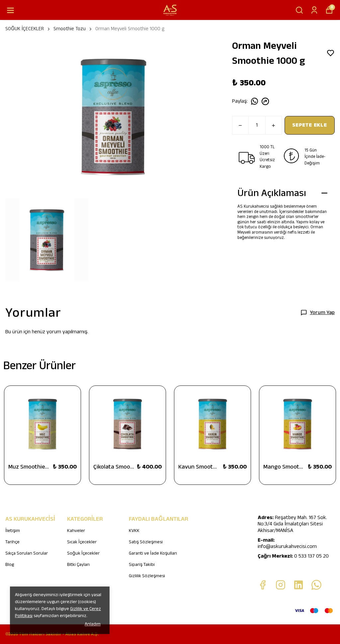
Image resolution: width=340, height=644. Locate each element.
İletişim (12, 530)
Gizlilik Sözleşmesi (147, 576)
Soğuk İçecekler (83, 553)
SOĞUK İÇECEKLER (24, 28)
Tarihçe (12, 542)
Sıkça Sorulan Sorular (26, 553)
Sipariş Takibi (142, 564)
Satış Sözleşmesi (146, 542)
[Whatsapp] (316, 585)
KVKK (134, 530)
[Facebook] (263, 585)
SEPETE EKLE (309, 125)
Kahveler (76, 530)
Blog (9, 564)
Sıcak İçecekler (82, 542)
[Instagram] (281, 585)
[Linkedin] (298, 585)
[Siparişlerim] (314, 10)
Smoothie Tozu (69, 28)
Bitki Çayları (78, 564)
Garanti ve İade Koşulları (153, 553)
